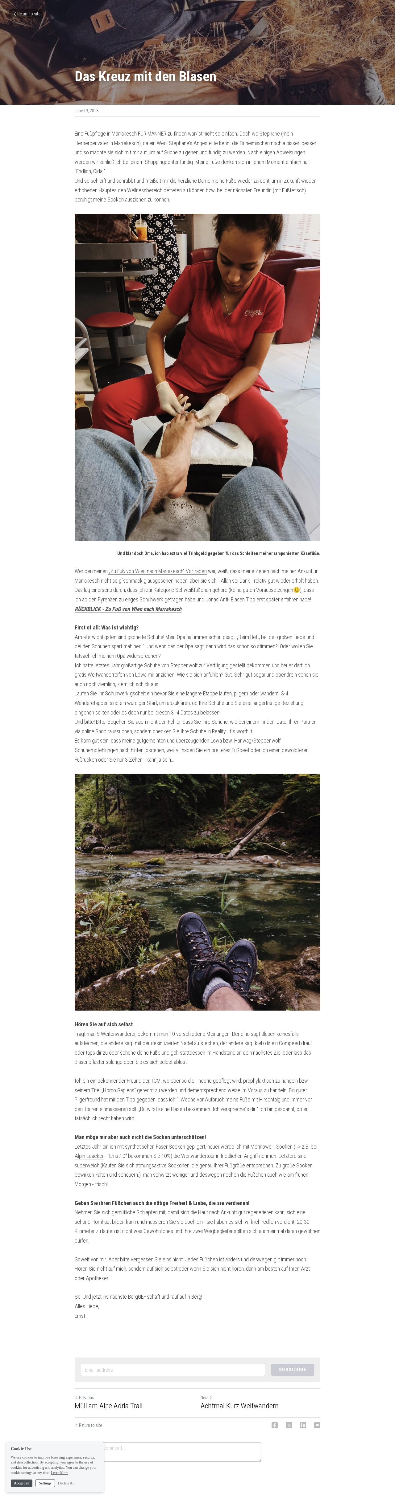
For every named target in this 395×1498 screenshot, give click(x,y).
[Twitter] (289, 1425)
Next (204, 1397)
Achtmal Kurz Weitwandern (240, 1406)
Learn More (59, 1473)
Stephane (270, 133)
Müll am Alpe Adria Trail (109, 1406)
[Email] (317, 1425)
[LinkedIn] (303, 1425)
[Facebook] (275, 1425)
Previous (86, 1397)
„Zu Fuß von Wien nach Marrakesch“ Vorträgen (157, 571)
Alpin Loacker (89, 1156)
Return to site (28, 13)
